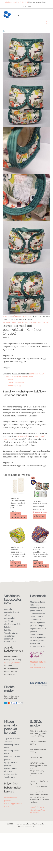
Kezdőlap (7, 316)
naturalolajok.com (37, 667)
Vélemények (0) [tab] (14, 385)
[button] (26, 31)
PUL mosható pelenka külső (36, 322)
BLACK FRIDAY (18, 322)
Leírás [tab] (10, 379)
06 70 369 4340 (23, 2)
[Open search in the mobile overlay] (17, 14)
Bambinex (27, 316)
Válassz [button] (39, 516)
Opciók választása (17, 515)
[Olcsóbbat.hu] (38, 682)
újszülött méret (22, 436)
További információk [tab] (16, 382)
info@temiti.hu (10, 2)
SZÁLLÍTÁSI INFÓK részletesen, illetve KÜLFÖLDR (37, 810)
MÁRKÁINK (16, 316)
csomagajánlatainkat (12, 662)
